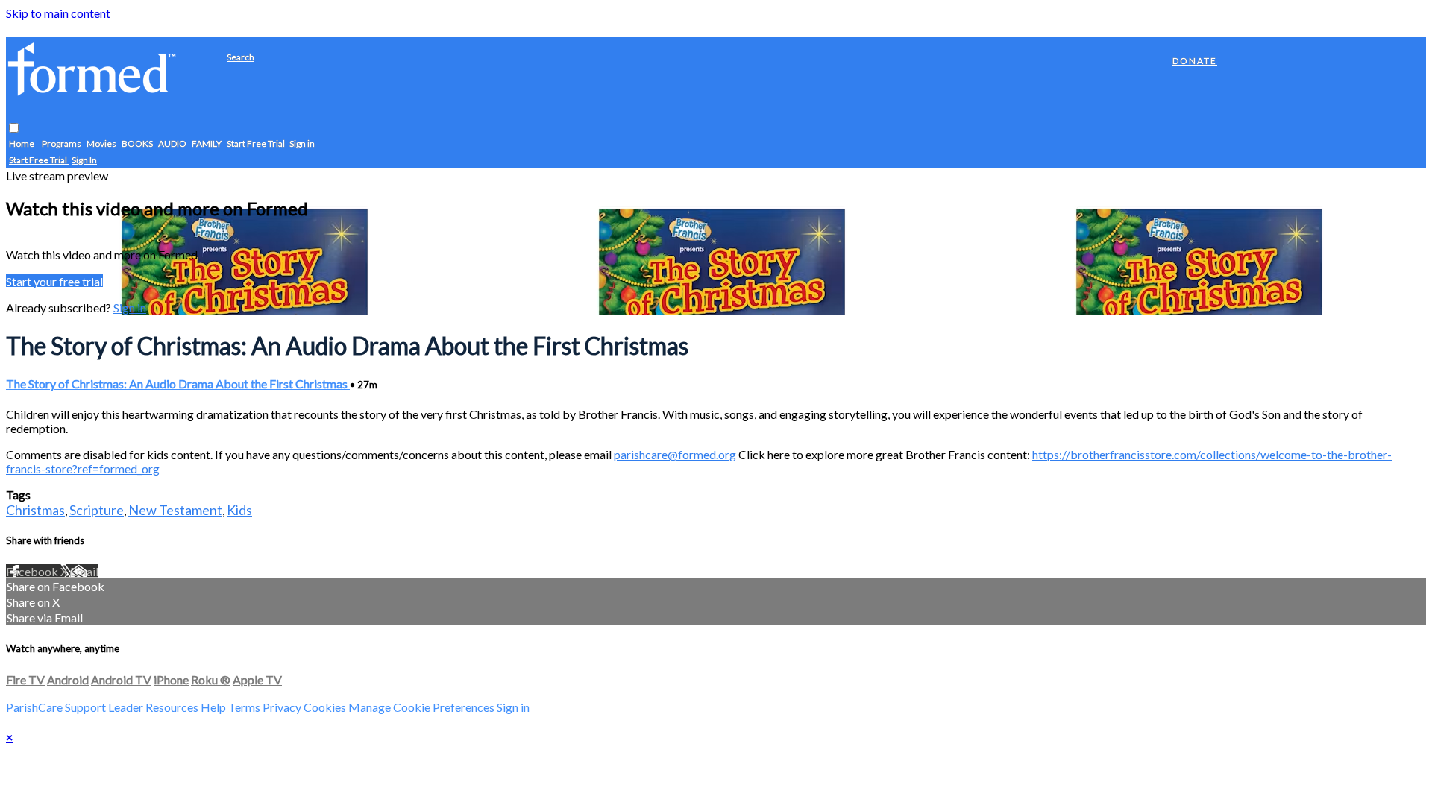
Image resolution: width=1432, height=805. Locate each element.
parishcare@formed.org (675, 454)
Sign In (84, 159)
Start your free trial (54, 281)
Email (84, 571)
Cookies (326, 707)
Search (240, 57)
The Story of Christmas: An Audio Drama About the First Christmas (178, 383)
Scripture (96, 510)
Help (214, 707)
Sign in (302, 143)
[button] (14, 128)
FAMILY (207, 143)
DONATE (1194, 60)
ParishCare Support (56, 707)
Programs (61, 143)
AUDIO (172, 143)
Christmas (35, 510)
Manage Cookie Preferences (422, 707)
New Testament (175, 510)
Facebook (33, 571)
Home (22, 143)
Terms (245, 707)
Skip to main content (58, 13)
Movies (101, 143)
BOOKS (137, 143)
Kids (239, 510)
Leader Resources (153, 707)
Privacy (283, 707)
